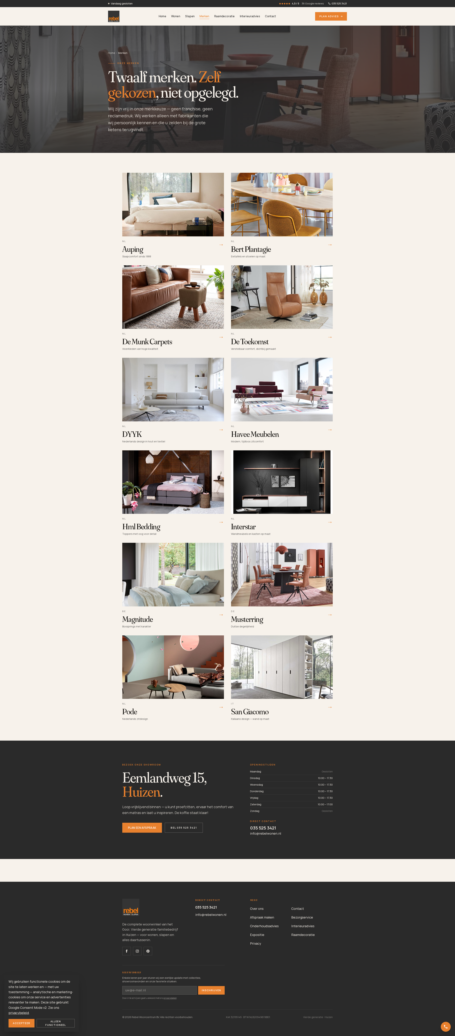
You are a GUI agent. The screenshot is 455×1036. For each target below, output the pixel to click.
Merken (204, 16)
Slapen (190, 16)
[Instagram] (137, 951)
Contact (270, 16)
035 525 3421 (263, 828)
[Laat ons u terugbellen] (446, 1027)
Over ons (257, 908)
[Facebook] (126, 951)
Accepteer (21, 1023)
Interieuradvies (250, 16)
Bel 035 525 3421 (184, 827)
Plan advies (329, 16)
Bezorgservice (302, 917)
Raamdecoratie (224, 16)
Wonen (175, 16)
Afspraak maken (262, 917)
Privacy (255, 943)
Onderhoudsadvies (264, 926)
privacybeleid (170, 998)
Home (162, 16)
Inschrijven (211, 990)
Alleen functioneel (55, 1023)
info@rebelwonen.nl (265, 833)
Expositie (257, 935)
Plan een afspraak (142, 828)
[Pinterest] (148, 951)
